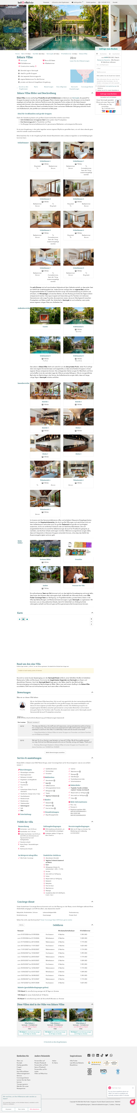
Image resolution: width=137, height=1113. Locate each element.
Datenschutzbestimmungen (100, 1104)
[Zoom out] (91, 621)
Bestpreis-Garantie (103, 60)
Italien (54, 1061)
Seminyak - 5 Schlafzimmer (55, 1025)
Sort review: (22, 722)
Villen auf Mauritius (40, 1073)
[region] (55, 638)
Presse (19, 1069)
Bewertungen (48, 87)
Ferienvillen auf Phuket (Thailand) (40, 1062)
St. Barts (55, 1063)
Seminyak (24, 60)
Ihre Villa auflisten (23, 1071)
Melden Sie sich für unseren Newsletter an (108, 90)
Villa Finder (73, 1061)
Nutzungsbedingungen (111, 86)
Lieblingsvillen (78, 2)
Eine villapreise (61, 87)
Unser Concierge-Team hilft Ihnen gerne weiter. (56, 920)
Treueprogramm (22, 1084)
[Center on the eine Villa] (27, 619)
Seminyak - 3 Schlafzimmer (29, 1025)
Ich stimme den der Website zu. (108, 87)
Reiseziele (46, 2)
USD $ (21, 925)
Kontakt (115, 2)
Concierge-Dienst (87, 87)
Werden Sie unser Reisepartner (23, 1087)
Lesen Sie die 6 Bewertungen (79, 61)
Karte (36, 87)
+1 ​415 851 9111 (105, 2)
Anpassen (8, 1109)
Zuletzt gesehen (91, 2)
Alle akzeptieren (34, 1109)
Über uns (20, 1061)
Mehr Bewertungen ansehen (55, 752)
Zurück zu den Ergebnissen (61, 2)
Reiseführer (74, 1065)
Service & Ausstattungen (74, 88)
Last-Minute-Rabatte (77, 1063)
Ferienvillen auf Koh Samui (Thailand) (41, 1066)
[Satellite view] (19, 619)
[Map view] (23, 619)
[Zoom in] (91, 619)
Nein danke (21, 1109)
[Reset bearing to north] (91, 624)
